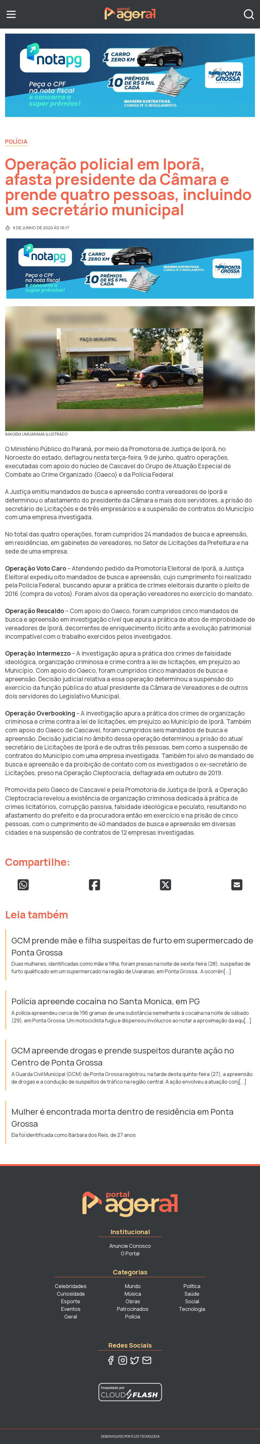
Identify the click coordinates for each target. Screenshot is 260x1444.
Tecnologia (192, 1308)
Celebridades (71, 1286)
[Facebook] (110, 1360)
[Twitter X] (135, 1360)
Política (192, 1286)
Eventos (71, 1308)
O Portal (130, 1253)
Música (133, 1293)
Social (192, 1301)
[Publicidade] (130, 75)
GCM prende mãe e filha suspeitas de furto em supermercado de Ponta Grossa (132, 946)
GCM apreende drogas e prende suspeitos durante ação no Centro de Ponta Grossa (122, 1056)
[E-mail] (147, 1360)
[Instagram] (122, 1360)
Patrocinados (132, 1308)
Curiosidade (71, 1293)
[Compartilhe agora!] (23, 885)
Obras (133, 1301)
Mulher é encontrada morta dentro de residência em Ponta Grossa (122, 1117)
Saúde (192, 1293)
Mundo (133, 1286)
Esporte (70, 1301)
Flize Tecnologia (145, 1436)
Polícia (16, 141)
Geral (70, 1316)
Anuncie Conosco (130, 1245)
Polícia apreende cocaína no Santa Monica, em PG (106, 1001)
